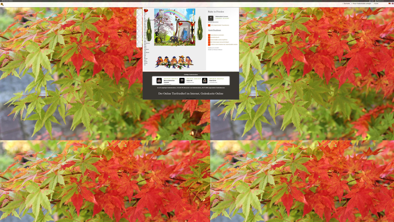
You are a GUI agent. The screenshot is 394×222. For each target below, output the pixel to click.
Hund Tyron (212, 80)
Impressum (193, 98)
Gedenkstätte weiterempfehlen (218, 39)
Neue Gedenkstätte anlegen (362, 3)
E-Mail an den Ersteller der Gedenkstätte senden (224, 44)
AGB (187, 98)
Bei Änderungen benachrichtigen (219, 42)
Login (372, 1)
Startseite (347, 3)
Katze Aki (189, 80)
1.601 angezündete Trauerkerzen (219, 25)
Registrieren (380, 1)
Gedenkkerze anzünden (217, 35)
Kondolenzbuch (214, 37)
